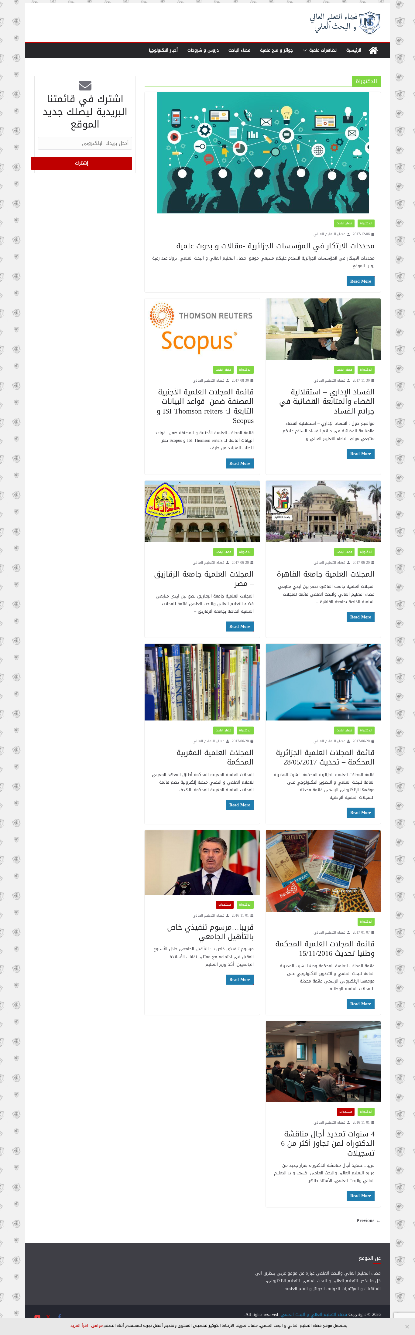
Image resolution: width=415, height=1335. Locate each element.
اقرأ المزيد (79, 1326)
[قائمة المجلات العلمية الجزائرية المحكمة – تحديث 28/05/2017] (323, 682)
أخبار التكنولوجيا (163, 50)
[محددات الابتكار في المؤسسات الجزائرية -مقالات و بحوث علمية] (263, 152)
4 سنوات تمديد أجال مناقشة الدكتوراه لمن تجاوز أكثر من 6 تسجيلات (328, 1143)
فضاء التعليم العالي (329, 234)
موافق (97, 1326)
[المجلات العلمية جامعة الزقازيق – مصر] (202, 511)
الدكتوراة (366, 223)
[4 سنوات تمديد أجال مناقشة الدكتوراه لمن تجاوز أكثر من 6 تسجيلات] (323, 1061)
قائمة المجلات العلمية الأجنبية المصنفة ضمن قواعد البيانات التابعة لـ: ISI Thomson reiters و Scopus (205, 406)
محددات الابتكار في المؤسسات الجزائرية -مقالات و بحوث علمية (275, 246)
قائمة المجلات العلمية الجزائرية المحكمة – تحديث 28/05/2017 (325, 757)
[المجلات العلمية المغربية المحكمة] (202, 682)
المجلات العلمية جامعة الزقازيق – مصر (204, 579)
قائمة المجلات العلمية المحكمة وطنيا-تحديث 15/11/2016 (325, 948)
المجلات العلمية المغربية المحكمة (215, 757)
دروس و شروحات (203, 50)
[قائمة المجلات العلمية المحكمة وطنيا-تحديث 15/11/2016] (323, 871)
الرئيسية (353, 50)
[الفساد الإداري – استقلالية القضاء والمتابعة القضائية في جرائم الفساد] (323, 329)
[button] (306, 50)
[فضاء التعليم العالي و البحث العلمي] (373, 50)
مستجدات (224, 905)
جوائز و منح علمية (276, 50)
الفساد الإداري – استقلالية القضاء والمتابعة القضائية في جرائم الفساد (327, 401)
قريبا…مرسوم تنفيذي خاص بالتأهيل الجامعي (210, 932)
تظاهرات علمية (323, 50)
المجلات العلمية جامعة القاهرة (326, 574)
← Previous (368, 1220)
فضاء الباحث (239, 50)
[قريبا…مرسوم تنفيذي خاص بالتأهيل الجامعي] (202, 862)
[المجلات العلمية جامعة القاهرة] (323, 511)
